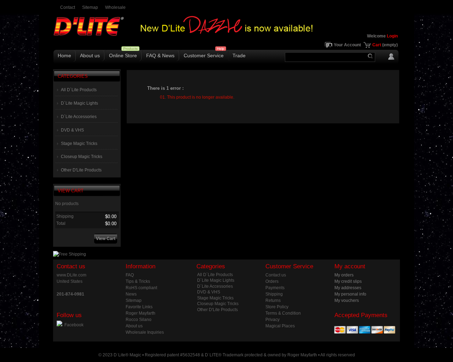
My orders (344, 275)
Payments (275, 287)
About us (90, 55)
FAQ (130, 275)
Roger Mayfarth (140, 313)
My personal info (350, 294)
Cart (385, 44)
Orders (272, 281)
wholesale (115, 7)
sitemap (90, 7)
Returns (273, 300)
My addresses (347, 287)
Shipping (274, 294)
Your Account (347, 44)
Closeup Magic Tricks (81, 156)
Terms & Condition (283, 313)
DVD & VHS (72, 130)
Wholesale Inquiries (145, 332)
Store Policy (276, 306)
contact (67, 7)
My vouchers (346, 300)
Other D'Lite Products (81, 170)
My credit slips (348, 281)
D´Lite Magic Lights (79, 103)
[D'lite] (102, 31)
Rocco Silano (138, 319)
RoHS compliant (141, 287)
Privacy (272, 319)
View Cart (71, 190)
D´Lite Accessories (79, 116)
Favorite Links (139, 306)
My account (349, 266)
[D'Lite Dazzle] (226, 33)
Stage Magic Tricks (79, 143)
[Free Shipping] (69, 254)
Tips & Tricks (138, 281)
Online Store (123, 55)
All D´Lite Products (79, 89)
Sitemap (134, 300)
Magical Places (280, 325)
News (131, 294)
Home (64, 55)
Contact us (275, 275)
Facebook (74, 324)
